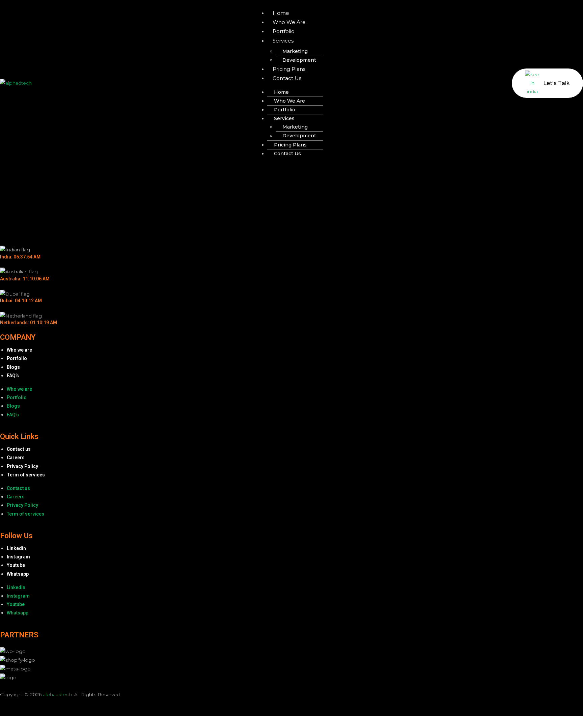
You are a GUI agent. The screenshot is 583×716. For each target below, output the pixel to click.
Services (283, 40)
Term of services (26, 474)
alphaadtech (57, 694)
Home (281, 13)
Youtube (16, 565)
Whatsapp (18, 574)
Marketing (295, 51)
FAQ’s (13, 375)
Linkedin (16, 548)
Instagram (18, 556)
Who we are (289, 22)
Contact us (287, 78)
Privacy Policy (22, 466)
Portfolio (284, 31)
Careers (16, 457)
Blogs (13, 367)
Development (299, 60)
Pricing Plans (289, 69)
